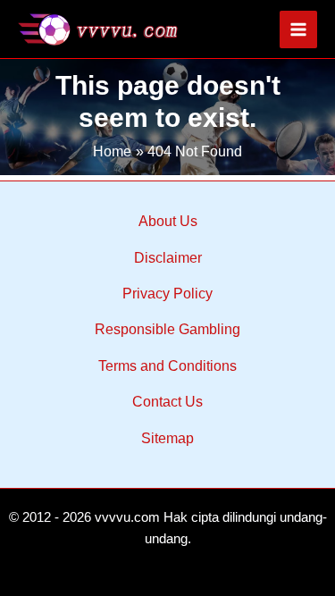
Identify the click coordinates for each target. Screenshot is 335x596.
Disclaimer (168, 257)
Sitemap (167, 438)
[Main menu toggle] (298, 29)
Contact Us (167, 401)
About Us (167, 221)
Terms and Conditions (167, 366)
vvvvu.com (127, 517)
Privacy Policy (167, 293)
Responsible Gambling (167, 329)
